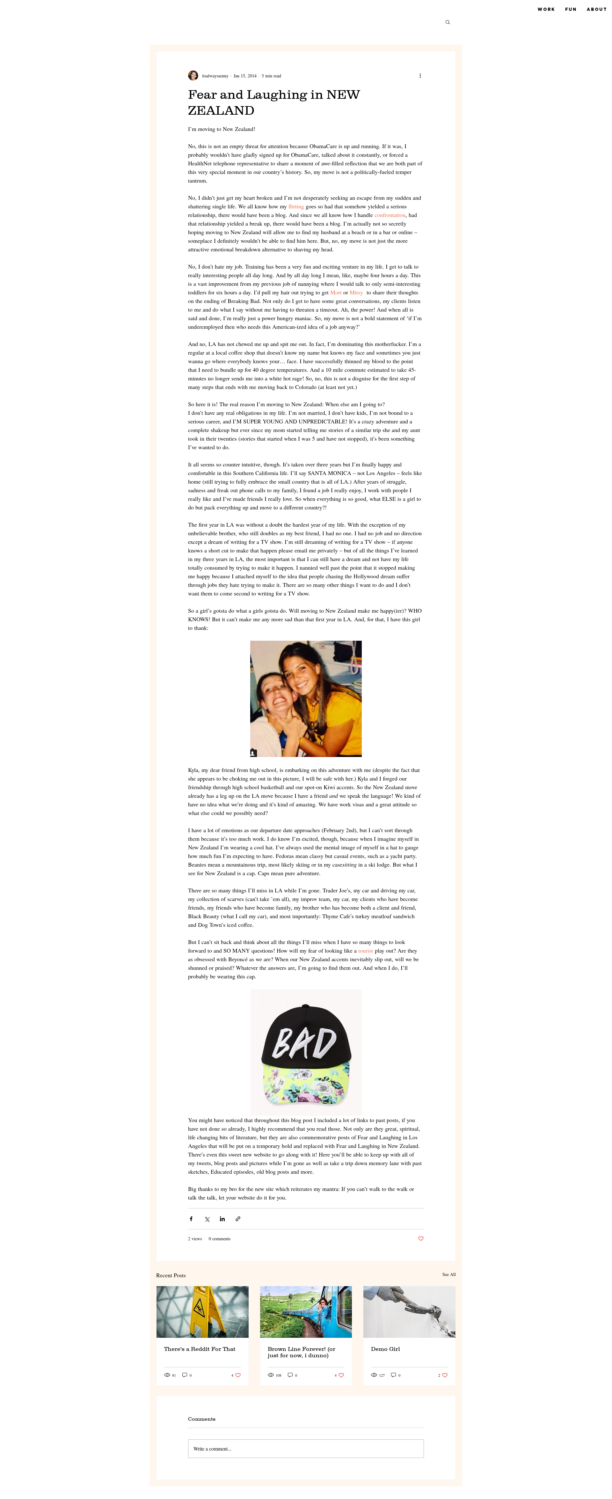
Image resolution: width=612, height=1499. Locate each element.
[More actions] (420, 75)
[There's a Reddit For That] (203, 1312)
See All (449, 1274)
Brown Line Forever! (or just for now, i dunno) (301, 1352)
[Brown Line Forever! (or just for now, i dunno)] (306, 1312)
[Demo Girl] (409, 1312)
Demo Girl (385, 1349)
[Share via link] (238, 1219)
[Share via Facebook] (191, 1219)
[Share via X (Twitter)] (207, 1219)
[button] (448, 21)
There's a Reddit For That (200, 1349)
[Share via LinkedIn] (222, 1219)
